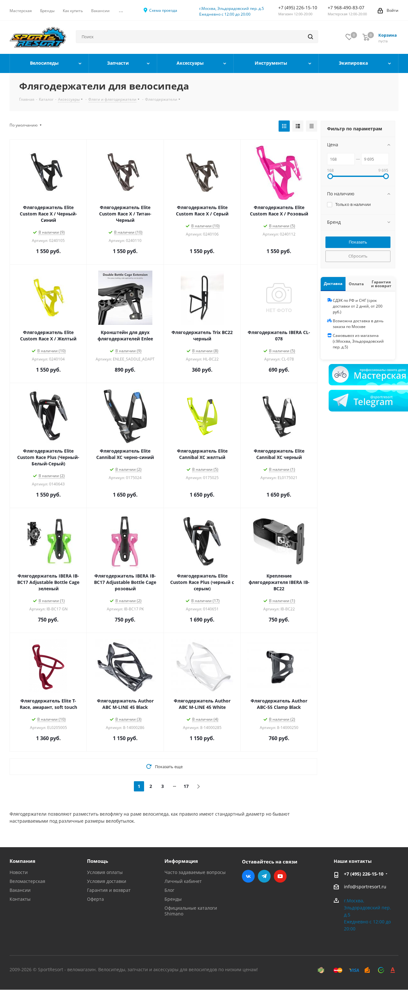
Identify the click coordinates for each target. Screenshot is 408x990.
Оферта (95, 899)
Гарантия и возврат (381, 283)
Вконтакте (248, 876)
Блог (169, 890)
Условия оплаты (105, 872)
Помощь (97, 861)
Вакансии (20, 890)
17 (186, 786)
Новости (19, 872)
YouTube (280, 876)
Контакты (20, 899)
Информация (181, 861)
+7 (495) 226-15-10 (363, 874)
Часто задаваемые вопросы (195, 872)
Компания (22, 861)
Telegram (264, 876)
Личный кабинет (183, 881)
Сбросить (358, 256)
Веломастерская (27, 881)
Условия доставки (106, 881)
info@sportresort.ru (365, 887)
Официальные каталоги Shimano (190, 911)
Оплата (356, 284)
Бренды (173, 899)
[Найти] (310, 36)
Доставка (333, 283)
